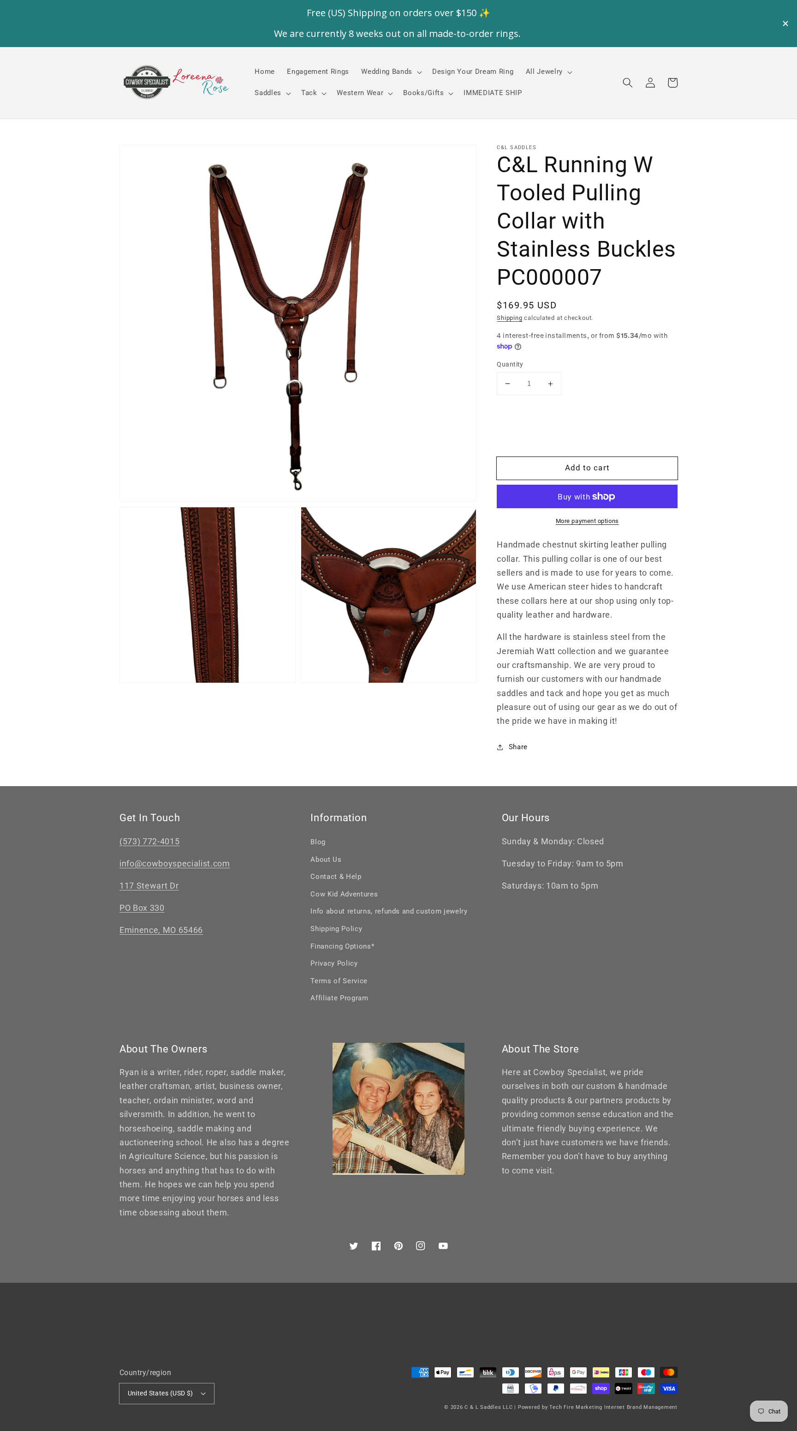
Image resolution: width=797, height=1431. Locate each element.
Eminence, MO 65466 (161, 930)
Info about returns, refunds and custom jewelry (388, 911)
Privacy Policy (333, 963)
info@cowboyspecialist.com (174, 863)
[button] (628, 83)
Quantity (510, 364)
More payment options (587, 520)
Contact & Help (335, 876)
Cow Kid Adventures (344, 894)
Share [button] (518, 747)
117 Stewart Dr (148, 885)
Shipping (509, 317)
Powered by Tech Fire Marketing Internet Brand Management (598, 1407)
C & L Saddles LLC (488, 1407)
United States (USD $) (160, 1393)
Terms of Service (339, 981)
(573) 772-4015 (149, 841)
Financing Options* (342, 946)
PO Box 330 (142, 908)
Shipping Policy (336, 929)
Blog (318, 842)
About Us (325, 859)
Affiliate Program (339, 998)
